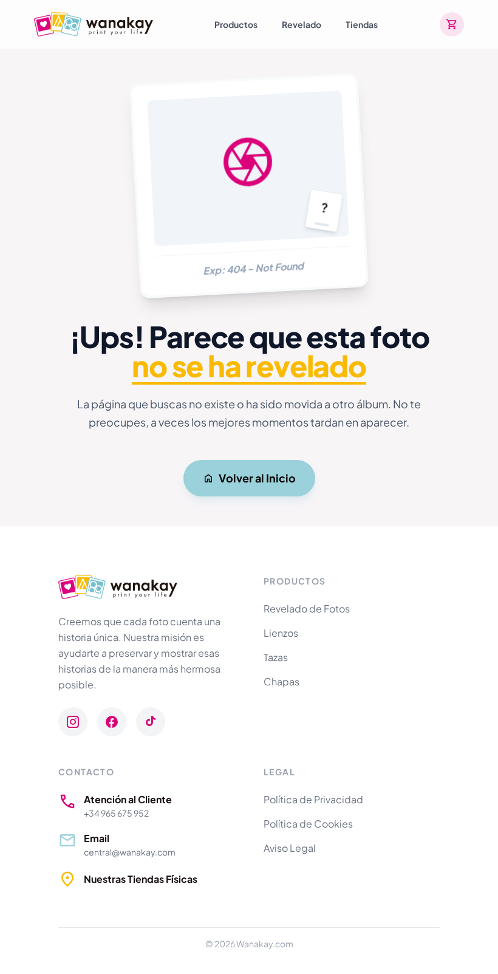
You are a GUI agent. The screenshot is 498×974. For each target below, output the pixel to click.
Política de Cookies (308, 823)
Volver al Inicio (257, 478)
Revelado (301, 24)
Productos (236, 24)
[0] (452, 24)
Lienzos (281, 632)
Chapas (281, 681)
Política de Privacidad (313, 799)
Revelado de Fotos (307, 608)
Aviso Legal (290, 848)
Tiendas (362, 24)
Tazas (276, 657)
